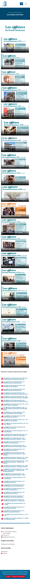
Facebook (5, 551)
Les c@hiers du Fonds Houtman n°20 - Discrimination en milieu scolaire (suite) (14, 446)
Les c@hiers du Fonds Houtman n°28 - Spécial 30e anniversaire (14, 416)
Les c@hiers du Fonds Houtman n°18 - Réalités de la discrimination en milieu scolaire (14, 454)
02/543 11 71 (6, 535)
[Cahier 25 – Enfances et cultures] (15, 260)
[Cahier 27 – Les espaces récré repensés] (15, 227)
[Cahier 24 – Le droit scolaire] (15, 277)
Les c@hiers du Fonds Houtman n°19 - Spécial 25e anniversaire (14, 450)
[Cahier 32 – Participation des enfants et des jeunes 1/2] (15, 144)
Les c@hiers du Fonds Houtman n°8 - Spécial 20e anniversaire (14, 493)
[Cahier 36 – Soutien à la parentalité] (15, 78)
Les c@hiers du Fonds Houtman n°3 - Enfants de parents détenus (14, 511)
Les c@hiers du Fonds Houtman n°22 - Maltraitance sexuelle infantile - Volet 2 (14, 439)
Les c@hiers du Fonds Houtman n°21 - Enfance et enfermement (14, 442)
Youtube (5, 553)
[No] (28, 574)
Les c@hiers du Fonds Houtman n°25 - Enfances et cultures (15, 428)
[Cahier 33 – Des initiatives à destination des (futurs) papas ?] (15, 127)
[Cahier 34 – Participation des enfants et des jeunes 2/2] (15, 111)
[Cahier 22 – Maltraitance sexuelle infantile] (15, 310)
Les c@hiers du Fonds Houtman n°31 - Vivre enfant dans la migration (16, 405)
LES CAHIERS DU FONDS (15, 563)
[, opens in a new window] (1, 551)
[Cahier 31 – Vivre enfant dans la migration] (15, 161)
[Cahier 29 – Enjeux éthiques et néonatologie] (15, 194)
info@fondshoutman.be (9, 537)
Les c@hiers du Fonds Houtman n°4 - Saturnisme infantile (14, 508)
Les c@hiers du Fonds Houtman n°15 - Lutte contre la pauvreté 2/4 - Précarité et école (15, 466)
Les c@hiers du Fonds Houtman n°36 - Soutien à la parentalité (14, 386)
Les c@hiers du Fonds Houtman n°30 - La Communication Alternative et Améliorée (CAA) (15, 408)
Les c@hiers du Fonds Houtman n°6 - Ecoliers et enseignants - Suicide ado (14, 500)
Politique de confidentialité (8, 544)
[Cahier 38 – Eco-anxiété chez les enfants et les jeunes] (15, 45)
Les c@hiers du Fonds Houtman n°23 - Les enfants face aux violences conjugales (15, 435)
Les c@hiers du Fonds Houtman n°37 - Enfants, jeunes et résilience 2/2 (14, 382)
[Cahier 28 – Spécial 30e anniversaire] (15, 210)
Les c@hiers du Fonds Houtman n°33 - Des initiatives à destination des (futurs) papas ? (15, 397)
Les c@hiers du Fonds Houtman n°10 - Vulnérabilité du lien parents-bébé (14, 485)
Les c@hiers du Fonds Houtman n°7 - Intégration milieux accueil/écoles (14, 497)
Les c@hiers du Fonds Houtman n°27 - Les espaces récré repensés (16, 420)
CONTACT (15, 568)
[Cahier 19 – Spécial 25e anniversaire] (15, 360)
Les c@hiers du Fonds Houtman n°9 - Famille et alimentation (14, 489)
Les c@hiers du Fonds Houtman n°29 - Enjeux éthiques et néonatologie (14, 413)
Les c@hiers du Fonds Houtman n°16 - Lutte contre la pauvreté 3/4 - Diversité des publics (15, 462)
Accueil (10, 12)
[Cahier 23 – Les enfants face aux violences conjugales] (15, 293)
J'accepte (8, 576)
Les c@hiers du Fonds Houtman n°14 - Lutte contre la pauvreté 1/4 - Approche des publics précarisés (15, 470)
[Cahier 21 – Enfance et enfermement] (15, 326)
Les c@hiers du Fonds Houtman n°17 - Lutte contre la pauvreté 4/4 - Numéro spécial (15, 458)
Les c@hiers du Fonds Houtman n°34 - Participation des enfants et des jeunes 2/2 (15, 393)
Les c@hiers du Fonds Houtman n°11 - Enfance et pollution (14, 482)
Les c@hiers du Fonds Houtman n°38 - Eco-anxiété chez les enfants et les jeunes (15, 379)
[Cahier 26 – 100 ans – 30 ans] (15, 244)
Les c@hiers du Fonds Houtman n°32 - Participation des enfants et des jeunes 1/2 (15, 401)
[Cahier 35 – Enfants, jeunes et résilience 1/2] (15, 94)
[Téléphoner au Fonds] (1, 535)
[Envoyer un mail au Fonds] (1, 537)
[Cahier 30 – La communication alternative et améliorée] (15, 177)
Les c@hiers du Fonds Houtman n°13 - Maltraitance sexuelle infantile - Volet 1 (14, 474)
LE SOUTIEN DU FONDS (15, 558)
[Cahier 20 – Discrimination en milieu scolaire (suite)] (15, 343)
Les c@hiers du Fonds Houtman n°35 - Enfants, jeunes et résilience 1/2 (14, 390)
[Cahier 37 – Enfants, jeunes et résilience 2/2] (15, 61)
